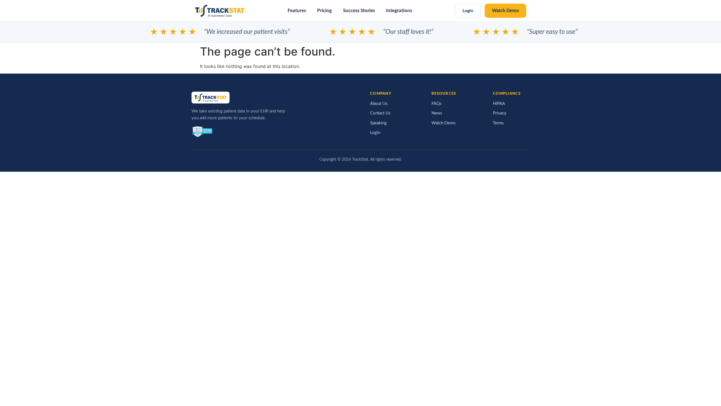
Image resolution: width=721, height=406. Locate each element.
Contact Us (380, 113)
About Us (379, 104)
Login (467, 10)
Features (297, 10)
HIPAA (499, 104)
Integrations (399, 10)
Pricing (324, 10)
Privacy (499, 113)
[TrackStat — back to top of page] (220, 10)
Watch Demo (505, 10)
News (436, 113)
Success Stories (359, 10)
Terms (498, 123)
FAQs (436, 104)
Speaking (378, 123)
